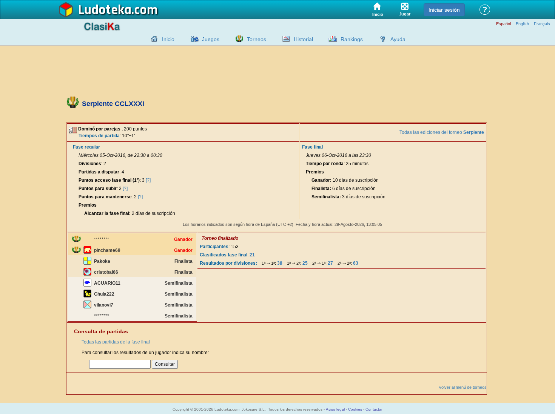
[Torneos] (237, 39)
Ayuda (397, 39)
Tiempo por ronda (325, 163)
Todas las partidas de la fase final (116, 342)
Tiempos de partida (99, 135)
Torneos (256, 39)
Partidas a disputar (99, 172)
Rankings (352, 39)
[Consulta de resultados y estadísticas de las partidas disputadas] (284, 39)
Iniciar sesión (444, 10)
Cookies (355, 409)
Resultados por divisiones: (228, 263)
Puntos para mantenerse (105, 196)
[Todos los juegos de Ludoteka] (192, 39)
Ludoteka (104, 10)
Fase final (312, 147)
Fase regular (86, 147)
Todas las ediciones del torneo (441, 132)
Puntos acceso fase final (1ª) (109, 180)
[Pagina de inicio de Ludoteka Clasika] (152, 39)
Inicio (168, 39)
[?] (148, 180)
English (522, 24)
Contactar (373, 409)
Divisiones (90, 163)
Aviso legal (335, 409)
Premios (88, 205)
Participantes (214, 246)
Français (542, 24)
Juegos (210, 39)
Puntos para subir (98, 188)
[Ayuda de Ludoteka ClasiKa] (381, 39)
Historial (303, 39)
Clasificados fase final (223, 255)
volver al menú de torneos (463, 387)
